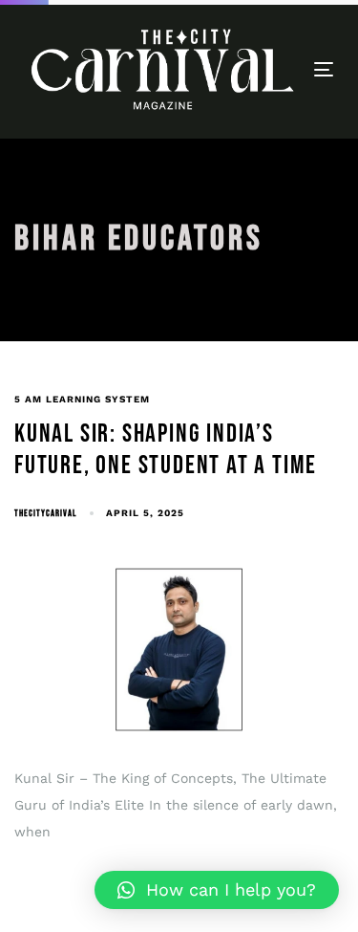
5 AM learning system (82, 399)
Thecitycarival (45, 513)
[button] (217, 890)
